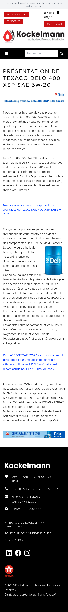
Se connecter (16, 14)
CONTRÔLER (54, 24)
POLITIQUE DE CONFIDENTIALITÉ (28, 533)
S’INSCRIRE (13, 21)
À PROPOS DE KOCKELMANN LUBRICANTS (25, 525)
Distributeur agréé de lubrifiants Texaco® (30, 594)
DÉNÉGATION (14, 540)
